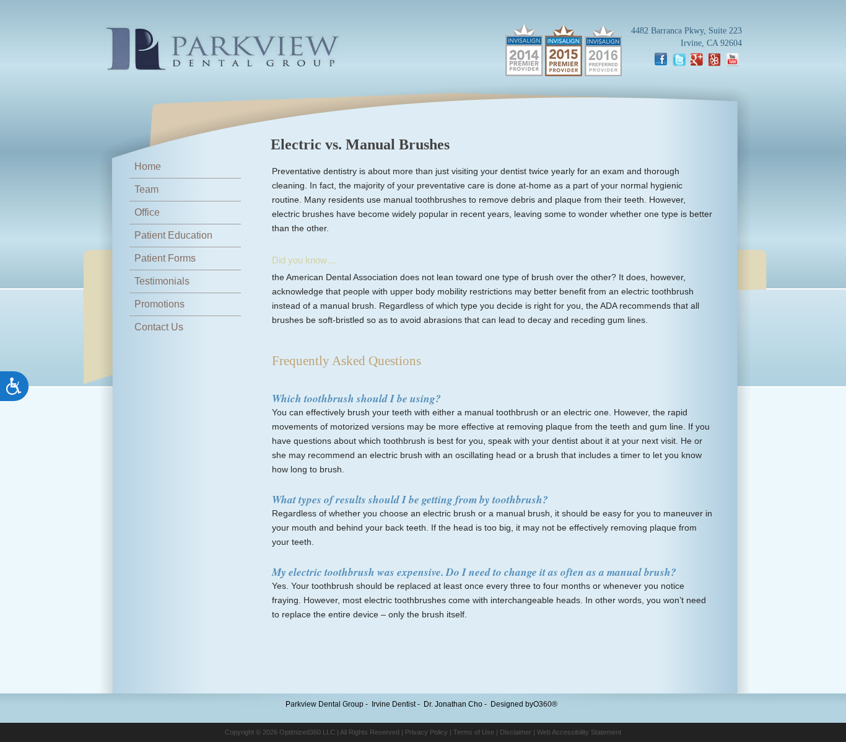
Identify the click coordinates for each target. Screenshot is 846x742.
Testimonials (162, 281)
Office (147, 212)
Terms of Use (473, 732)
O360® (545, 704)
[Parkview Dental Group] (222, 50)
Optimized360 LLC (307, 732)
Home (147, 166)
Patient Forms (165, 258)
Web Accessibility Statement (579, 732)
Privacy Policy (426, 732)
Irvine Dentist (394, 704)
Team (146, 189)
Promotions (159, 304)
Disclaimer (515, 732)
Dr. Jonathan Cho (453, 704)
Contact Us (158, 327)
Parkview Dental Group (325, 704)
